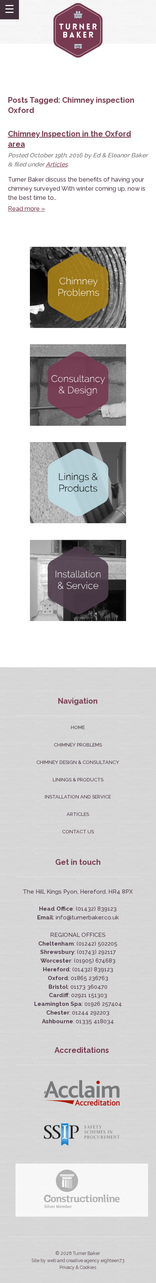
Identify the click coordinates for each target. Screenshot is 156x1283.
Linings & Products (78, 780)
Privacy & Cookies (77, 1267)
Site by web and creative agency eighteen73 (77, 1260)
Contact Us (78, 831)
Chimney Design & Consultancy (77, 762)
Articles (57, 164)
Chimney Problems (78, 745)
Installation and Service (78, 797)
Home (78, 727)
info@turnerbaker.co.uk (87, 917)
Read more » (26, 208)
